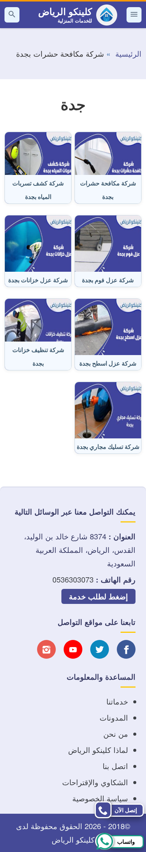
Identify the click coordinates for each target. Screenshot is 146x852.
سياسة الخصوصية (100, 798)
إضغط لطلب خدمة (98, 596)
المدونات (114, 717)
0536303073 (73, 579)
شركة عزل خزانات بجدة (38, 279)
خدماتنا (117, 701)
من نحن (115, 733)
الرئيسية (128, 53)
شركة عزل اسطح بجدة (107, 363)
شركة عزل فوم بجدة (108, 279)
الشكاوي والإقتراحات (95, 782)
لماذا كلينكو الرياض (98, 749)
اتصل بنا (115, 765)
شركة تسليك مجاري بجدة (108, 446)
